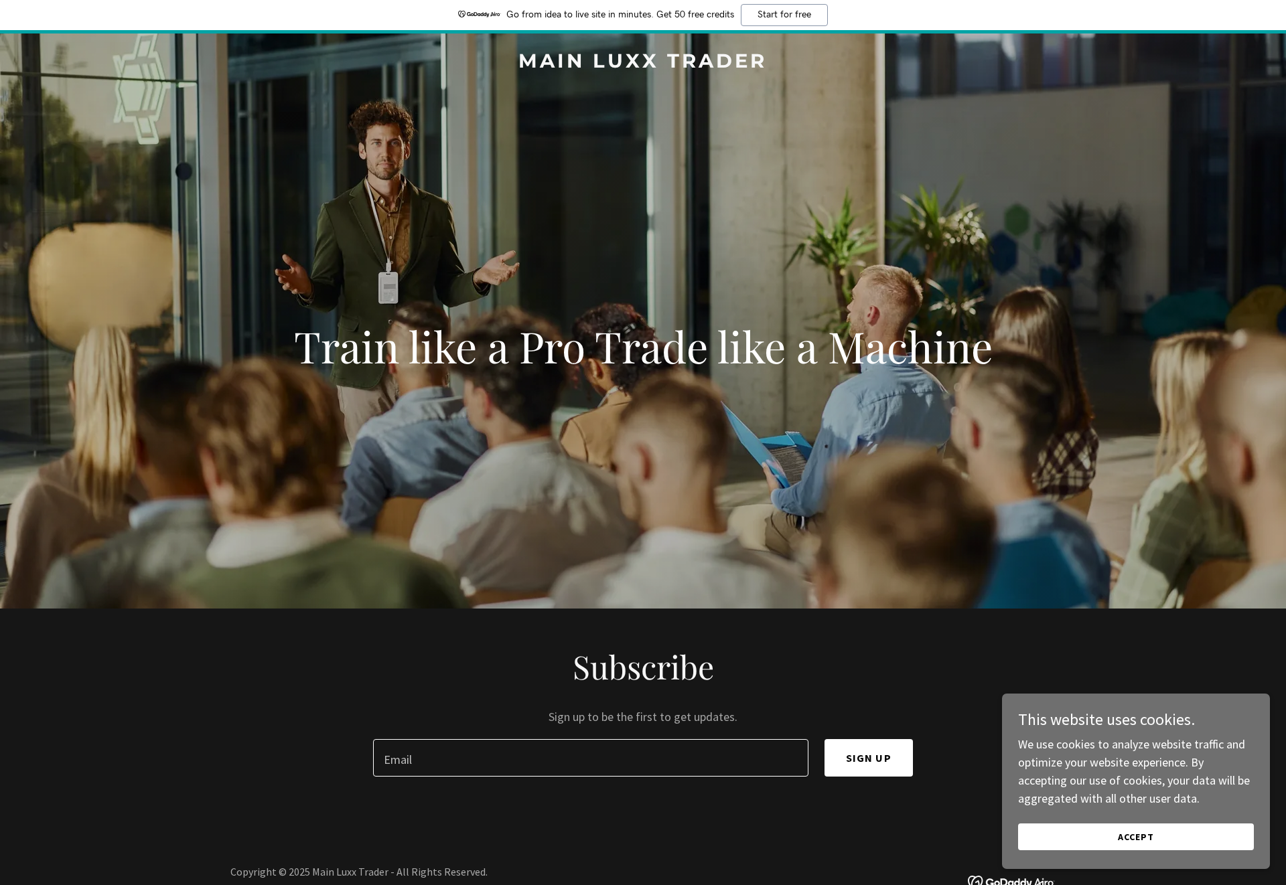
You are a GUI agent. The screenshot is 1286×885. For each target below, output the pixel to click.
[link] (643, 63)
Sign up (868, 758)
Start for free (784, 14)
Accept (1136, 837)
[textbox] (590, 758)
